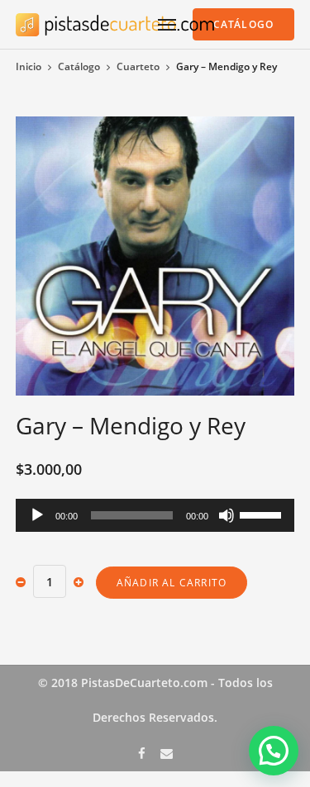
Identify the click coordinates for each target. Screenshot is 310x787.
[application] (155, 515)
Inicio (28, 66)
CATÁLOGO (243, 24)
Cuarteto (138, 66)
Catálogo (79, 66)
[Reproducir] (37, 515)
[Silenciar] (226, 515)
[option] (155, 256)
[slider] (263, 514)
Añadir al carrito (172, 583)
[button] (273, 750)
